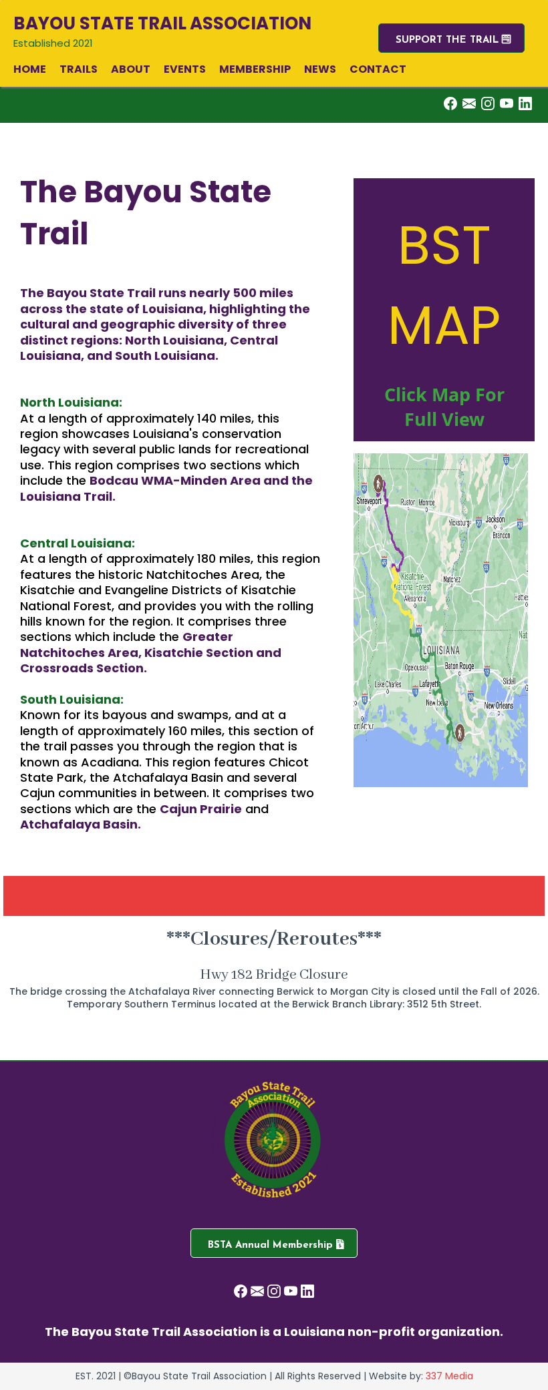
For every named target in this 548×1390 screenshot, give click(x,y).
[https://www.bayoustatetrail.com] (274, 1141)
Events (185, 69)
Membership (255, 69)
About (130, 69)
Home (29, 69)
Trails (78, 69)
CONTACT (378, 69)
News (320, 69)
